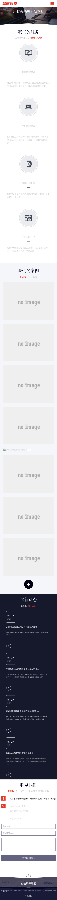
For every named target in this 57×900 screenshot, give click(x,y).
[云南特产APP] (28, 425)
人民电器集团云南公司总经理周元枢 (21, 627)
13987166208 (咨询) (18, 806)
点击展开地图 (28, 883)
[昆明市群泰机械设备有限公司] (28, 450)
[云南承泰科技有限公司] (28, 474)
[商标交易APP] (28, 384)
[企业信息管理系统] (28, 342)
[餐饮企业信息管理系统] (28, 301)
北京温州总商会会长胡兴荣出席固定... (22, 711)
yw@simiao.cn (15, 819)
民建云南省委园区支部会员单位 (19, 753)
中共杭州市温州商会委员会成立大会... (22, 669)
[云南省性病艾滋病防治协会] (28, 557)
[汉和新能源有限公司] (28, 515)
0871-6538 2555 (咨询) (19, 811)
